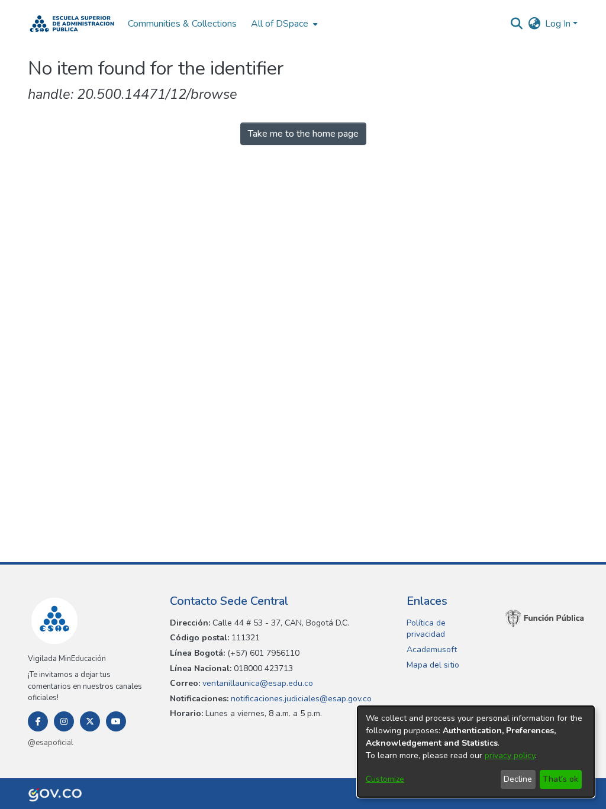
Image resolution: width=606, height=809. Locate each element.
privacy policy (510, 755)
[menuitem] (283, 23)
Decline (518, 779)
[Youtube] (116, 721)
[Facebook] (38, 721)
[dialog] (475, 751)
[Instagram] (64, 721)
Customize (385, 779)
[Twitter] (90, 721)
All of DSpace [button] (279, 23)
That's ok (560, 779)
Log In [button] (559, 23)
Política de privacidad (426, 628)
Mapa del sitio (433, 665)
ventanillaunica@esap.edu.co (256, 683)
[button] (72, 24)
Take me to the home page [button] (303, 133)
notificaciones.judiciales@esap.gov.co (300, 698)
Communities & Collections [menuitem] (182, 23)
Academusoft (432, 649)
